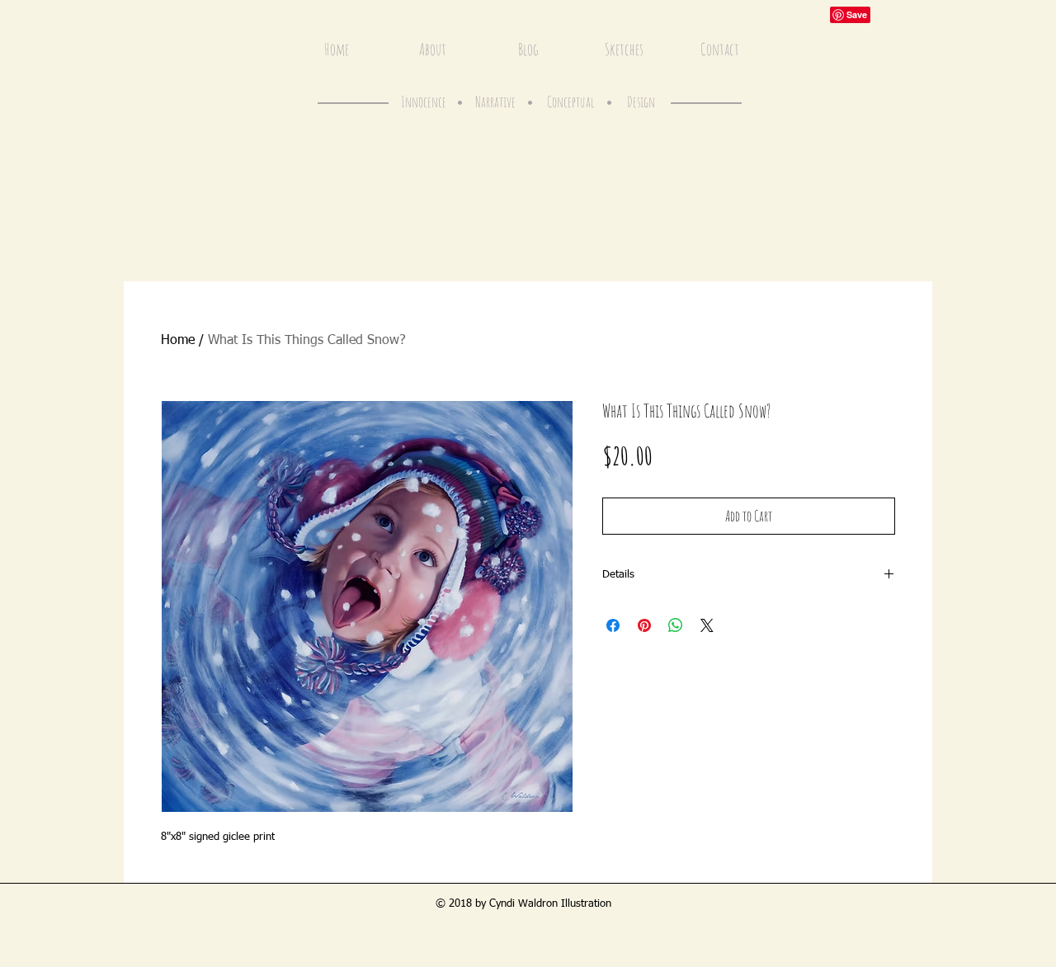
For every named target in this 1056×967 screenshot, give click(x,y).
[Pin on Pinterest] (644, 625)
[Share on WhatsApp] (676, 625)
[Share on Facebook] (613, 625)
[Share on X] (707, 625)
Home (178, 340)
